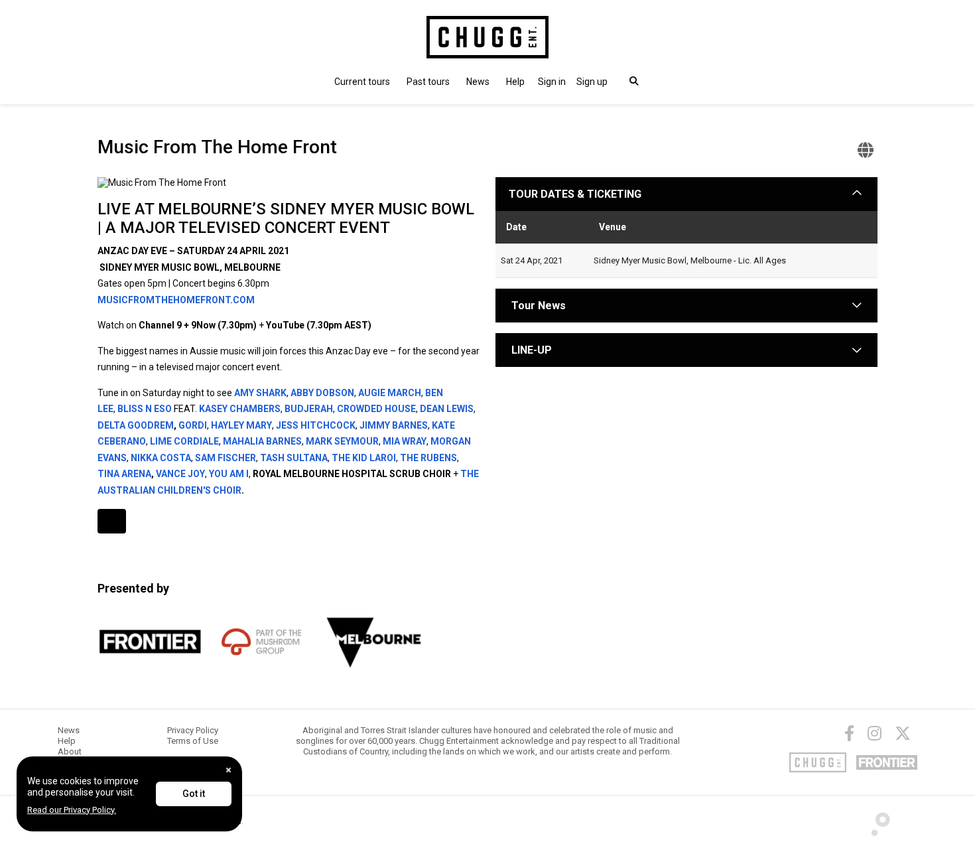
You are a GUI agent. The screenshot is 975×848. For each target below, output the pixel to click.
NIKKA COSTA (161, 458)
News (477, 81)
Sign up (592, 81)
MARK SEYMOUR (342, 441)
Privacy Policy (192, 730)
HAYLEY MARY (241, 425)
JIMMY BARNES (393, 425)
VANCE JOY (180, 473)
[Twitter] (903, 733)
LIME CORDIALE (184, 441)
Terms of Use (192, 741)
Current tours (362, 81)
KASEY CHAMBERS (240, 408)
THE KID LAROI (364, 458)
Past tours (428, 81)
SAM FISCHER (225, 458)
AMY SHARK (260, 393)
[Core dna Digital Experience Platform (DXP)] (875, 820)
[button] (552, 81)
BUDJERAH (309, 408)
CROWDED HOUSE (376, 408)
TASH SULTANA (294, 458)
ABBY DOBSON (322, 393)
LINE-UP (531, 350)
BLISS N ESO (144, 408)
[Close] (228, 770)
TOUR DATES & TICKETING (575, 194)
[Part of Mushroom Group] (262, 641)
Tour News (538, 305)
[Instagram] (874, 733)
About (70, 751)
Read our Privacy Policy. (71, 810)
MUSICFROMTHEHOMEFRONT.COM (176, 300)
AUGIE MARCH (389, 393)
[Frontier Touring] (150, 641)
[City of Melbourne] (373, 641)
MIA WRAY (404, 441)
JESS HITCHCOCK (316, 425)
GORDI (192, 425)
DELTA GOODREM (136, 425)
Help (515, 81)
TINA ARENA (124, 473)
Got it (193, 793)
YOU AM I (229, 473)
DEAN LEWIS (447, 408)
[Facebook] (849, 733)
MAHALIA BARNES (262, 441)
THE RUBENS (428, 458)
